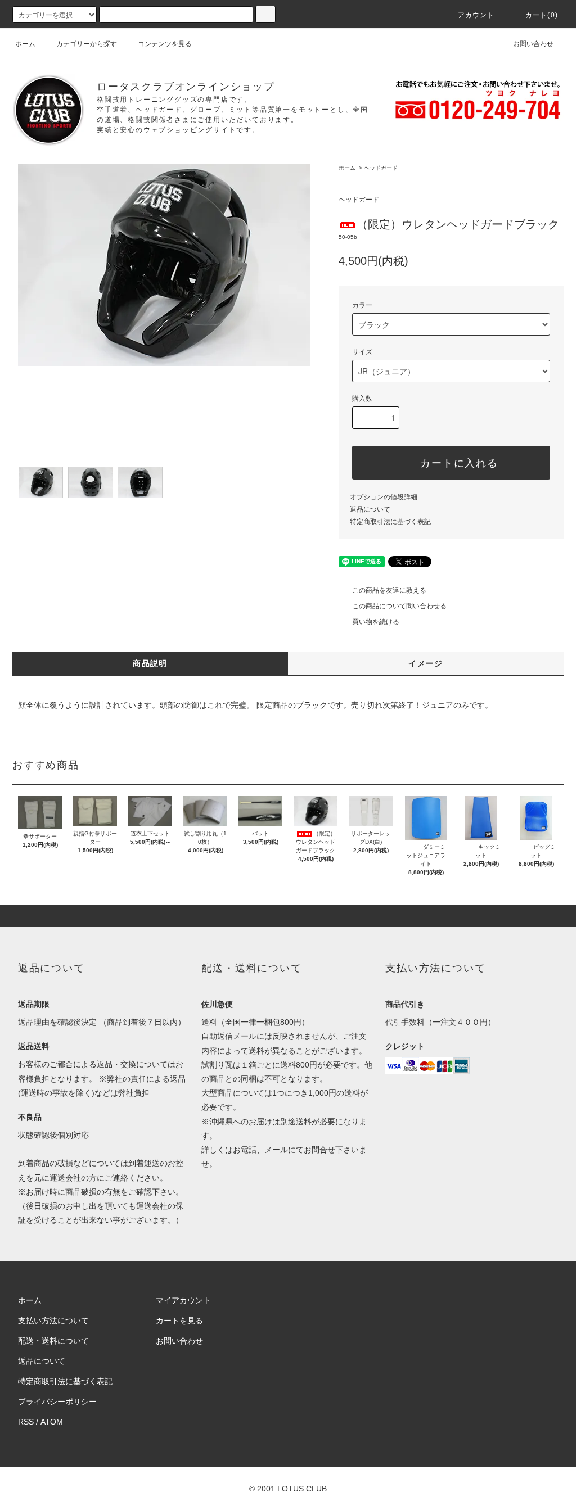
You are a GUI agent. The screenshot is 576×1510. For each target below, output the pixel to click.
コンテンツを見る (165, 44)
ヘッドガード (381, 168)
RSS (26, 1421)
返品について (370, 509)
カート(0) (541, 15)
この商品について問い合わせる (399, 606)
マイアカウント (183, 1300)
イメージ (425, 663)
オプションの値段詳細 (383, 497)
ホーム (25, 44)
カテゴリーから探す (86, 44)
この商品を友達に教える (389, 590)
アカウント (476, 15)
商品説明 (150, 663)
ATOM (51, 1421)
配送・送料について (53, 1340)
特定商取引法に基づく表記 (390, 522)
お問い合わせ (533, 44)
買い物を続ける (375, 622)
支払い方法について (53, 1320)
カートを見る (179, 1320)
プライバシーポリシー (57, 1401)
